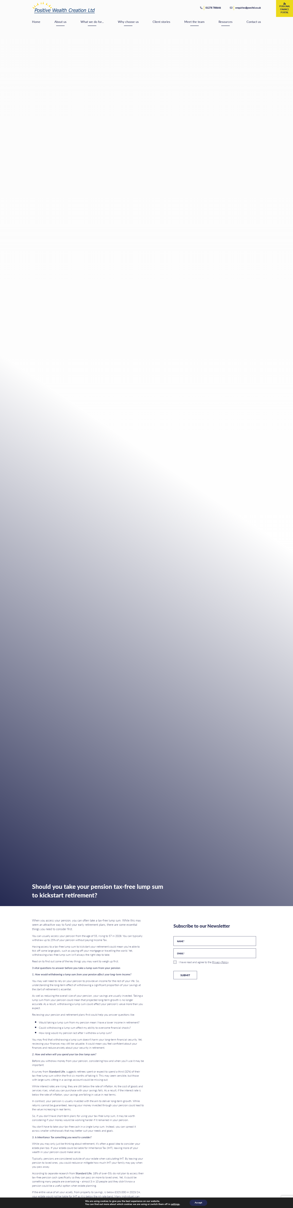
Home (36, 21)
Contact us (254, 21)
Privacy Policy (220, 962)
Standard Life (57, 1071)
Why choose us (128, 21)
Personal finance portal (284, 9)
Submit (185, 975)
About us (60, 21)
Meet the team (194, 21)
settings (175, 1204)
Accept (198, 1202)
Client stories (161, 21)
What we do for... (92, 21)
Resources (225, 21)
